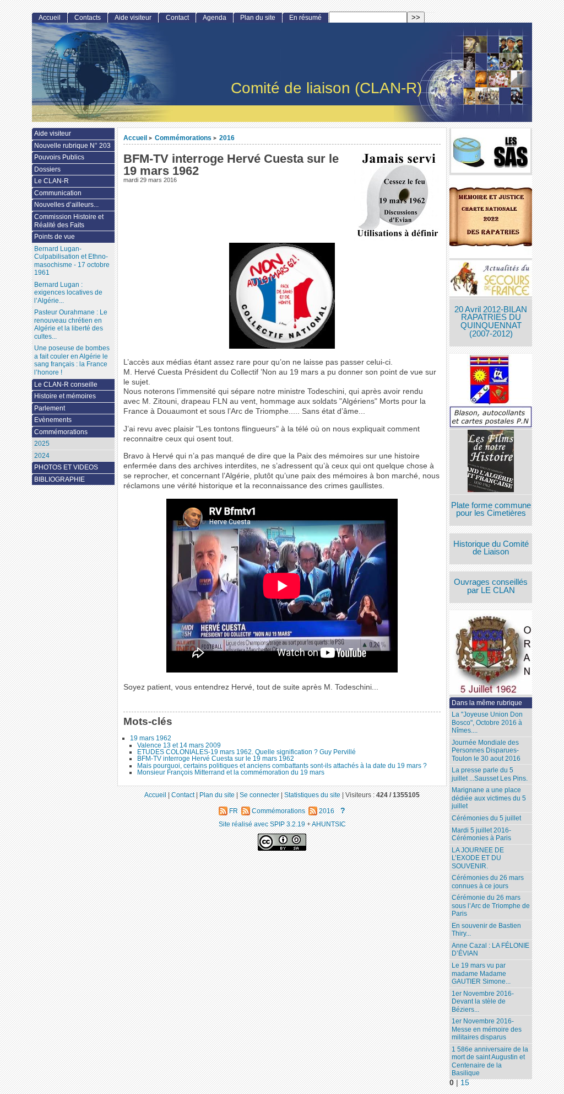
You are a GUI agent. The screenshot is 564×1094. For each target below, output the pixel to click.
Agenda (214, 18)
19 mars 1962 (150, 738)
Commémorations (183, 137)
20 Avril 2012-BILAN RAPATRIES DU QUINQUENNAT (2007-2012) (490, 322)
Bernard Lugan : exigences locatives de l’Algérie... (68, 293)
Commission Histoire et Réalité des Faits (69, 221)
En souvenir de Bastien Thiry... (486, 930)
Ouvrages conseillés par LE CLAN (491, 586)
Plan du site (257, 18)
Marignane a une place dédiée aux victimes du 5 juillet (489, 798)
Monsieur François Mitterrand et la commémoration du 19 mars (230, 772)
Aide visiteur (133, 18)
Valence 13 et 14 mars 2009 (179, 745)
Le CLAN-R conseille (65, 384)
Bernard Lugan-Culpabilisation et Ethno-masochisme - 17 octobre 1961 (72, 261)
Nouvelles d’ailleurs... (66, 205)
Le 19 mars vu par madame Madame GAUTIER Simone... (481, 973)
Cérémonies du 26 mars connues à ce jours (488, 882)
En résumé (305, 18)
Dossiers (47, 169)
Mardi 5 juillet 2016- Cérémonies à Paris (481, 834)
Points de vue (54, 237)
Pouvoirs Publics (59, 157)
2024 (42, 456)
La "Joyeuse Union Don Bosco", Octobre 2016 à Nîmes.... (487, 722)
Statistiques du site (312, 794)
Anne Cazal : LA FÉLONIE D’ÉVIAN (490, 950)
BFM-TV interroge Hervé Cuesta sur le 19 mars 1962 (215, 758)
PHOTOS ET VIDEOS (66, 467)
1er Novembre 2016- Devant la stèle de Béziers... (483, 1001)
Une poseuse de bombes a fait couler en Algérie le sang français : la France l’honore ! (72, 360)
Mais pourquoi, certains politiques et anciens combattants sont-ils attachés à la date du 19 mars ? (282, 766)
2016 (227, 137)
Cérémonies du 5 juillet (486, 818)
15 (464, 1083)
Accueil (135, 137)
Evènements (53, 420)
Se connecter (259, 794)
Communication (58, 193)
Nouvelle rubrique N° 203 (72, 146)
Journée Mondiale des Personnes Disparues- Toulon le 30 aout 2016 (486, 750)
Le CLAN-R (51, 181)
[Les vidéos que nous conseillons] (490, 462)
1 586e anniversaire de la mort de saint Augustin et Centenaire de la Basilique (490, 1061)
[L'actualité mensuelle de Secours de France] (490, 279)
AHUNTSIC (329, 824)
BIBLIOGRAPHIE (59, 479)
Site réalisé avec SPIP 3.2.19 (262, 824)
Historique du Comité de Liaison (491, 548)
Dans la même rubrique (487, 703)
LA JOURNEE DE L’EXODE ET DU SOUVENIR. (478, 858)
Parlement (49, 408)
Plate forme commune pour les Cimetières (491, 509)
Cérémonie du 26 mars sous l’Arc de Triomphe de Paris (491, 905)
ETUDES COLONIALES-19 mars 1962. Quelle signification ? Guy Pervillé (246, 752)
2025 (42, 443)
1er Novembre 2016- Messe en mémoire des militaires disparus (487, 1029)
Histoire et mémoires (65, 396)
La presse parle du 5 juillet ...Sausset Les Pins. (490, 774)
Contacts (87, 18)
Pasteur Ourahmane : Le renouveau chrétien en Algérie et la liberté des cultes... (70, 324)
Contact (177, 18)
